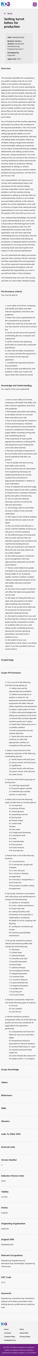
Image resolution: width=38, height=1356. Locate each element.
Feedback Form (10, 1340)
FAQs (22, 1329)
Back (10, 13)
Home (6, 1329)
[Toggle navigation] (35, 4)
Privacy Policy (25, 1337)
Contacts (7, 1333)
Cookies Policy (9, 1337)
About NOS (24, 1333)
